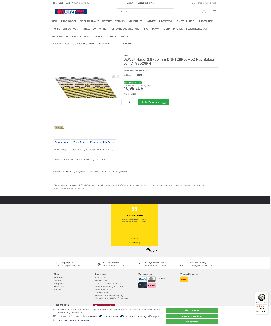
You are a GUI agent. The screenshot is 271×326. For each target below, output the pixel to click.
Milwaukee (135, 21)
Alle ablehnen (192, 321)
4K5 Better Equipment (65, 28)
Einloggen (58, 283)
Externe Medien (110, 316)
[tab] (62, 142)
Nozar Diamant (89, 21)
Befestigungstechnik (125, 28)
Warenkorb (59, 280)
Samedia (112, 36)
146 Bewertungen (134, 243)
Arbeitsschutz (81, 36)
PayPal (156, 316)
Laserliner (206, 21)
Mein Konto (59, 277)
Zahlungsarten (101, 292)
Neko (145, 28)
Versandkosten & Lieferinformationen (112, 298)
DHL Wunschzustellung (135, 316)
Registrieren (59, 286)
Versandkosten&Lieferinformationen (69, 188)
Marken (99, 36)
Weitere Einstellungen (79, 320)
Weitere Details (79, 142)
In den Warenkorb (150, 102)
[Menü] (266, 294)
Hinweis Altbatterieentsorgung (109, 295)
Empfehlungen (186, 21)
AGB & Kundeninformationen (108, 283)
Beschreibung (62, 142)
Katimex (151, 21)
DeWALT (107, 21)
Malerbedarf (60, 36)
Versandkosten (146, 85)
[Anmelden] (204, 12)
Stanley (120, 21)
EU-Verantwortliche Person (102, 142)
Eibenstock (166, 21)
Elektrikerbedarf (197, 28)
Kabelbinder (69, 21)
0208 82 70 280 (81, 3)
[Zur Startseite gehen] (53, 44)
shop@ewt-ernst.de (207, 3)
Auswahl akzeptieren (192, 316)
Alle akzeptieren (191, 310)
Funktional (62, 320)
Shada (125, 36)
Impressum (100, 277)
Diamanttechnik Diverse (167, 28)
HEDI (55, 21)
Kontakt (57, 289)
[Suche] (167, 11)
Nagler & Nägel (70, 44)
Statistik (76, 316)
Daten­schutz (101, 280)
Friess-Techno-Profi (95, 28)
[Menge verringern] (123, 102)
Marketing (92, 316)
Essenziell (61, 316)
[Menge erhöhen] (134, 102)
